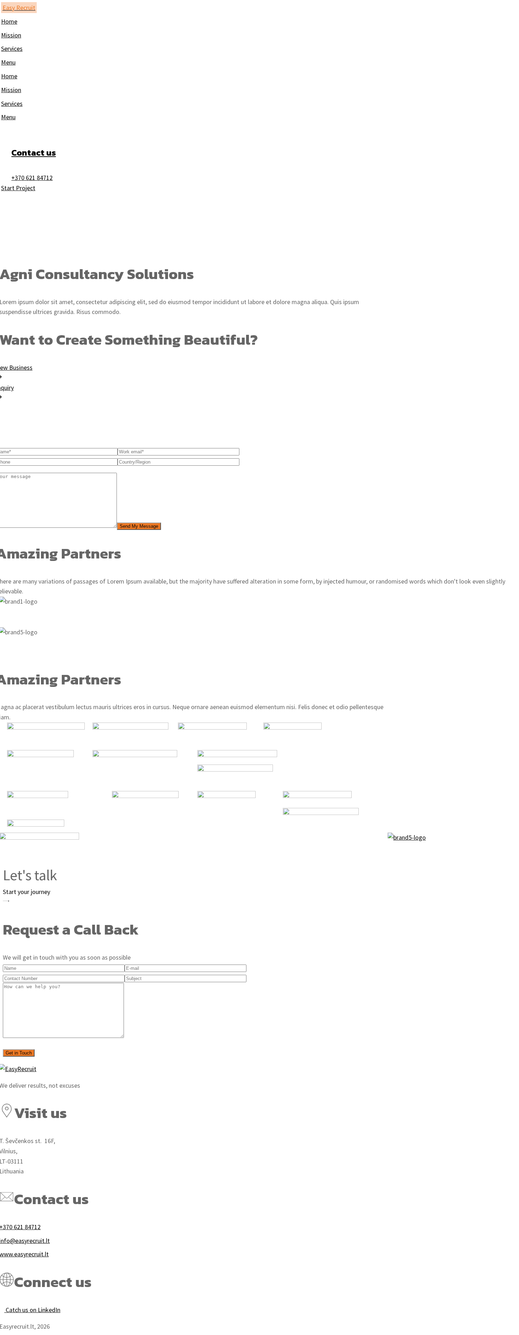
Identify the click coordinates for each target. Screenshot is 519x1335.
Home (11, 246)
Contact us (33, 152)
